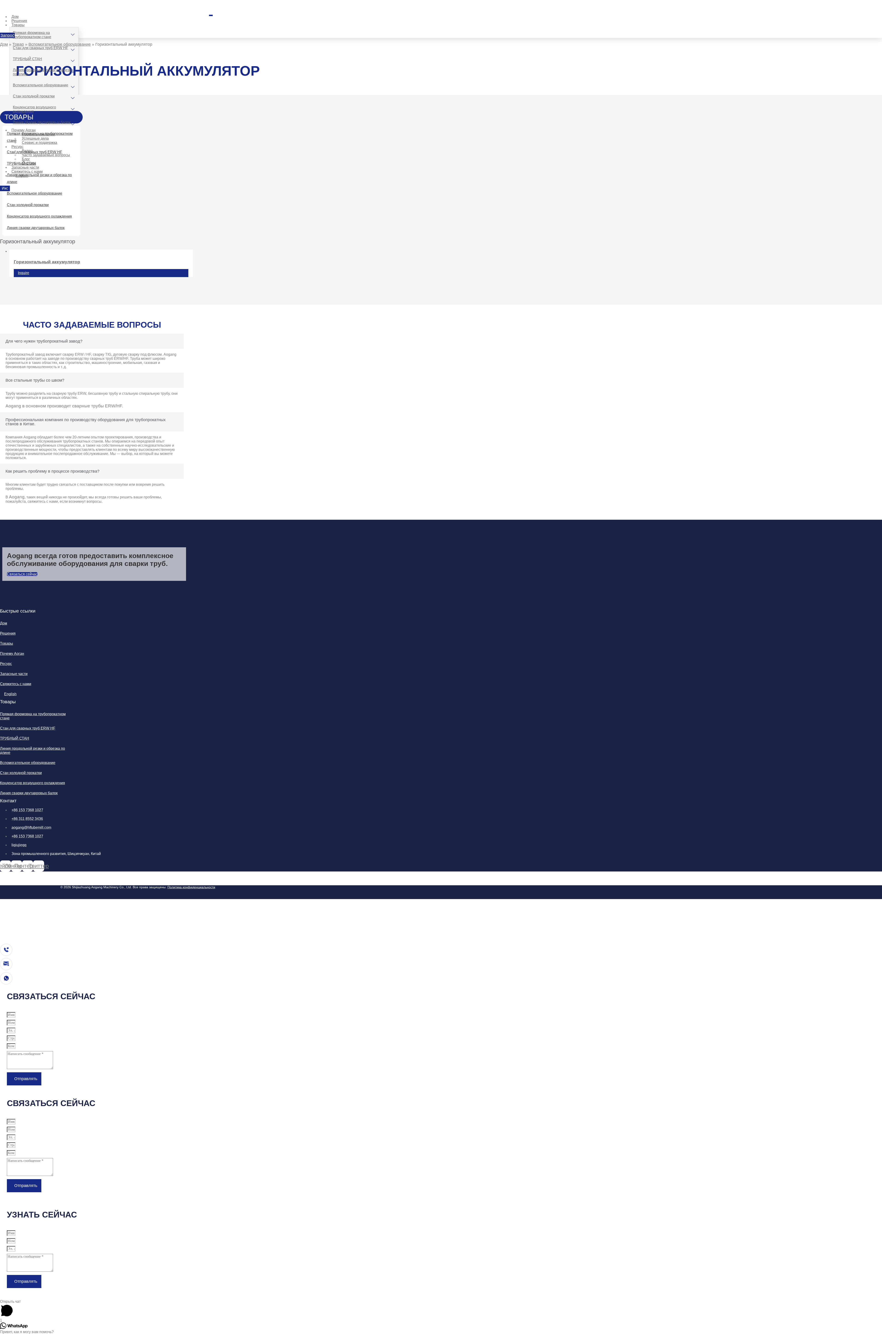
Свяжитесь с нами (15, 684)
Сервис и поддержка (39, 143)
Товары (18, 25)
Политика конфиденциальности (191, 887)
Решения (8, 633)
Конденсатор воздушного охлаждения (34, 109)
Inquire (23, 273)
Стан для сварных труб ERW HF (40, 48)
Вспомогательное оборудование (40, 85)
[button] (7, 35)
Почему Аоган (12, 654)
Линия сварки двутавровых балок (42, 122)
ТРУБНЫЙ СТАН (27, 59)
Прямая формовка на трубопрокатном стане (32, 35)
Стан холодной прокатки (34, 96)
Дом (4, 44)
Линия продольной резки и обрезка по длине (43, 72)
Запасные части (14, 674)
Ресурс (17, 147)
